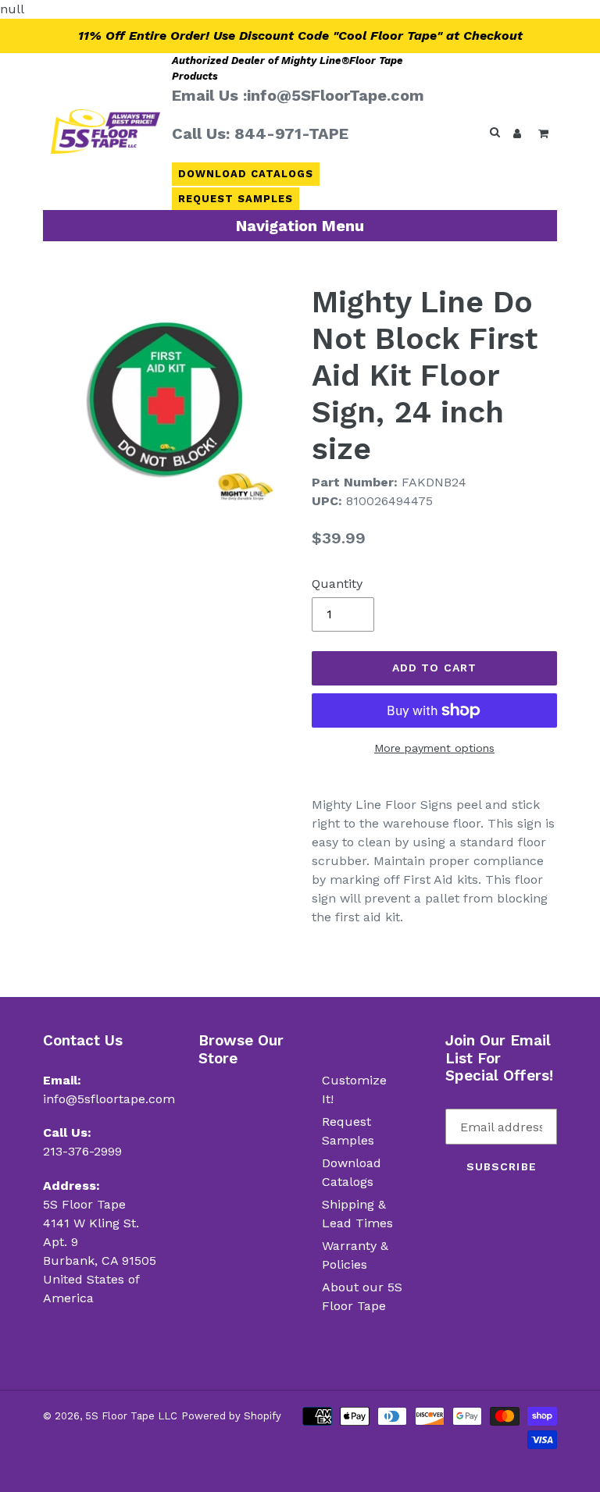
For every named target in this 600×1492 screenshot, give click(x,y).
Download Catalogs (246, 174)
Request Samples (236, 199)
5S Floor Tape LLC (131, 1416)
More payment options (434, 748)
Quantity (337, 583)
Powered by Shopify (231, 1416)
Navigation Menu (300, 225)
